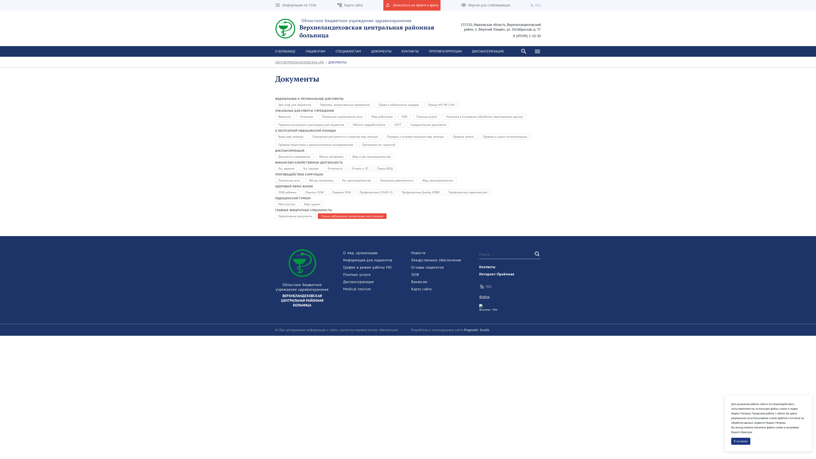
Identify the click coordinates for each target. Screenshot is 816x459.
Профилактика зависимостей (468, 192)
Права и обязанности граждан (399, 105)
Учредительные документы (428, 125)
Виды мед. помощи (290, 137)
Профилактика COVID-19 (376, 192)
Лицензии (306, 117)
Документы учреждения (294, 157)
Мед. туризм (312, 204)
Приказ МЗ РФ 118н (441, 105)
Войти (484, 297)
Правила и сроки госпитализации (505, 137)
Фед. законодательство (437, 180)
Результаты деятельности (397, 180)
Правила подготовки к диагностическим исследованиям (315, 145)
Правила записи (463, 137)
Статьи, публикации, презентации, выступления (352, 216)
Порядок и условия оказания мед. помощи (415, 137)
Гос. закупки (311, 168)
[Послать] (537, 254)
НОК (405, 117)
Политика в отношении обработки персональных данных (484, 117)
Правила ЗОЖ (341, 192)
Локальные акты (289, 180)
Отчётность (335, 168)
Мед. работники (382, 117)
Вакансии (284, 117)
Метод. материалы (331, 157)
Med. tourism (286, 204)
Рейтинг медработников (369, 125)
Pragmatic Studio (476, 330)
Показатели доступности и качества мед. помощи (345, 137)
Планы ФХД (385, 168)
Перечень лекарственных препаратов (345, 105)
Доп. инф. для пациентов (294, 105)
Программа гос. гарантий (378, 145)
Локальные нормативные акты (342, 117)
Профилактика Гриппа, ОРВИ (421, 192)
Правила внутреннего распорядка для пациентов (311, 125)
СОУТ (397, 125)
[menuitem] (285, 51)
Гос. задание (286, 168)
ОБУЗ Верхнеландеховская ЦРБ (299, 62)
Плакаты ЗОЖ (314, 192)
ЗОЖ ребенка (287, 192)
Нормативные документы (295, 216)
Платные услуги (426, 117)
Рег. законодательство (356, 180)
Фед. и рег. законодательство (371, 157)
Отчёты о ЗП (360, 168)
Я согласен (741, 441)
